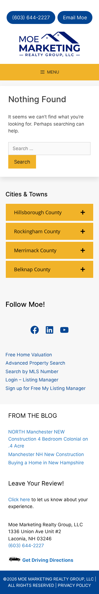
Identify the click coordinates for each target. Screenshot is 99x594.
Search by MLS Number (32, 371)
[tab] (49, 212)
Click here (19, 499)
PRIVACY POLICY (74, 585)
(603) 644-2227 (31, 17)
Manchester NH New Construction (46, 454)
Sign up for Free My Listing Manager (46, 388)
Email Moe (75, 17)
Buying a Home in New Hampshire (46, 462)
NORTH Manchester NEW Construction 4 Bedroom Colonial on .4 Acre (48, 439)
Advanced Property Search (35, 363)
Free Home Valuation (29, 354)
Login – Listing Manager (32, 380)
